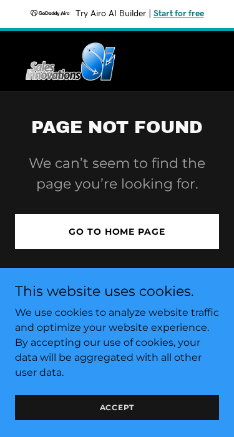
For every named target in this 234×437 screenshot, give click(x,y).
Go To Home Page (117, 231)
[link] (69, 61)
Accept (117, 407)
